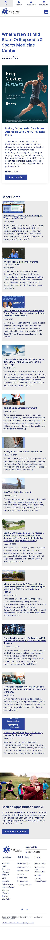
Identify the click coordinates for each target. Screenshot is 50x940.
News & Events (23, 871)
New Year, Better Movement (17, 492)
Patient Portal (22, 878)
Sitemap (38, 875)
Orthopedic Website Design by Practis (18, 922)
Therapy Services (24, 885)
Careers (20, 874)
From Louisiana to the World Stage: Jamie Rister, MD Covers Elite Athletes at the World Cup (23, 362)
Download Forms (23, 867)
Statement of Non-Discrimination (40, 869)
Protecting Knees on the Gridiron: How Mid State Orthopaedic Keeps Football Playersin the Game (24, 640)
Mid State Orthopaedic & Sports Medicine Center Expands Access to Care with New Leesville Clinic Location (23, 313)
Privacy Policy (40, 864)
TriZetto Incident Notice (40, 880)
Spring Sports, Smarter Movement (20, 408)
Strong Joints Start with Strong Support (22, 451)
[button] (46, 12)
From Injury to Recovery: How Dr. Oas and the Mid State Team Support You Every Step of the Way (24, 689)
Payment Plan (22, 881)
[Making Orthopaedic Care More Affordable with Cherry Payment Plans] (25, 94)
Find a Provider (23, 864)
